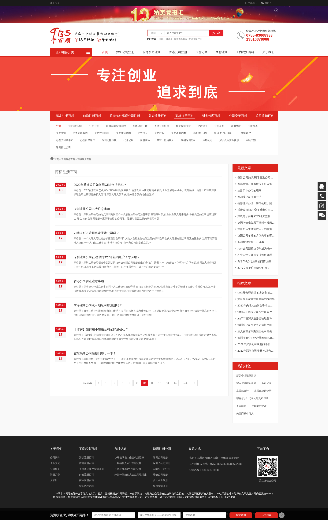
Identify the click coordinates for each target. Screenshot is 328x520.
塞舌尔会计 (242, 390)
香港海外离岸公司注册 (125, 115)
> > (75, 159)
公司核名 (219, 125)
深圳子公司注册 (161, 463)
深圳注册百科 (65, 115)
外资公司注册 (183, 125)
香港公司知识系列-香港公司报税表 (256, 209)
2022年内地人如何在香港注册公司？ (256, 305)
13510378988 (257, 39)
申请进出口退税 (223, 133)
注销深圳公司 (188, 140)
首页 (56, 159)
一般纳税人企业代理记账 (128, 463)
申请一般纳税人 (165, 140)
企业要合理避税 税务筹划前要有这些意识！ (256, 292)
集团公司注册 (160, 486)
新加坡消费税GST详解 (250, 242)
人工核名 (266, 515)
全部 (58, 125)
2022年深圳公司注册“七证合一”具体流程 (256, 350)
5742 (185, 383)
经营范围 (202, 125)
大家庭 (54, 480)
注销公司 (207, 140)
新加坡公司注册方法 (249, 196)
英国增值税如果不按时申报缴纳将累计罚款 (256, 222)
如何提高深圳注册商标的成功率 (256, 299)
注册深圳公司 (75, 125)
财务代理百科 (211, 115)
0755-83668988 (259, 35)
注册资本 (253, 125)
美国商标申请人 (245, 413)
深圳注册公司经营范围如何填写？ (256, 337)
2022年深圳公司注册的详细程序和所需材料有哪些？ (256, 344)
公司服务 (55, 468)
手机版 (251, 3)
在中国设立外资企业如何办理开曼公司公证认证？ (256, 254)
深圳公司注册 (166, 39)
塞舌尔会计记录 (262, 390)
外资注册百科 (158, 115)
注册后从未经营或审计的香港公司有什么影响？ (256, 229)
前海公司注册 (140, 125)
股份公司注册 (160, 474)
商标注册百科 (184, 115)
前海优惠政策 (180, 39)
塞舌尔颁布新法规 (246, 383)
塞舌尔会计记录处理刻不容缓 (252, 398)
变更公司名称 (80, 133)
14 (175, 383)
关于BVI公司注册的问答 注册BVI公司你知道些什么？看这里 (256, 261)
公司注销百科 (265, 115)
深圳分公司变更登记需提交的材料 (256, 324)
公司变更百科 (238, 115)
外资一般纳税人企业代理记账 (130, 474)
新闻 (153, 33)
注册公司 (94, 125)
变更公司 (61, 133)
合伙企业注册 (160, 480)
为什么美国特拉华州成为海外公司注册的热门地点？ (256, 248)
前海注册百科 (92, 115)
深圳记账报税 (109, 140)
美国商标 (241, 406)
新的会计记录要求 (246, 375)
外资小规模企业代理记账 (128, 468)
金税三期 (251, 140)
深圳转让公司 (63, 147)
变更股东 (159, 133)
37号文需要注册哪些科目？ (253, 267)
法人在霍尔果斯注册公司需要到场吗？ (256, 331)
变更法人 (142, 133)
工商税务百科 (68, 159)
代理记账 (128, 140)
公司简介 (55, 457)
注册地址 (236, 125)
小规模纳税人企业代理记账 (129, 457)
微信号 (268, 3)
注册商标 (145, 140)
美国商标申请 (259, 406)
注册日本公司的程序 (249, 190)
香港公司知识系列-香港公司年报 (256, 177)
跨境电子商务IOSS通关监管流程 (256, 216)
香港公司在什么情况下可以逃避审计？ (256, 183)
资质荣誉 (55, 474)
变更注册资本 (178, 133)
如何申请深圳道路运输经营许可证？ (256, 318)
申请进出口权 (200, 133)
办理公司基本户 (64, 140)
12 (159, 383)
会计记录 (266, 383)
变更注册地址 (101, 133)
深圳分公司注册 (161, 468)
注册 (52, 3)
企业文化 (55, 463)
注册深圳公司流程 (116, 125)
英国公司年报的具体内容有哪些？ (256, 235)
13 (167, 383)
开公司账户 (244, 133)
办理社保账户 (87, 140)
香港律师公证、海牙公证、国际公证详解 (256, 203)
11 (152, 383)
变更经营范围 (123, 133)
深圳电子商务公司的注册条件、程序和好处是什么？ (256, 311)
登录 (57, 3)
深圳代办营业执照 (229, 140)
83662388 (236, 463)
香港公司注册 (195, 39)
